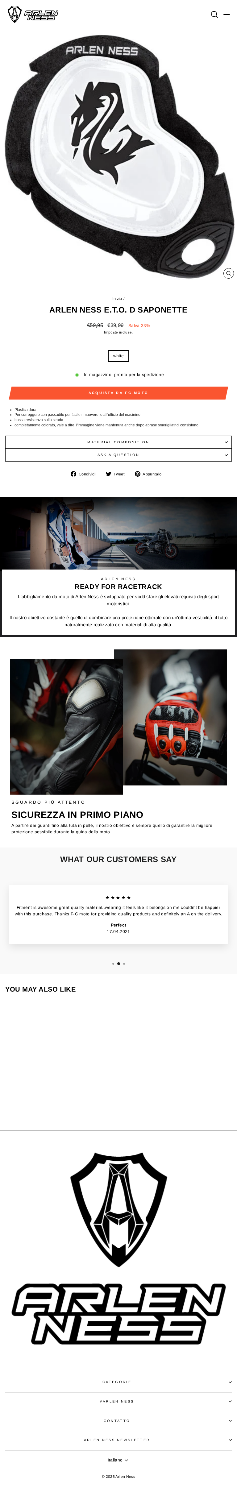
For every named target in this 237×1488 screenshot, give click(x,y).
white (118, 356)
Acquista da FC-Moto (119, 393)
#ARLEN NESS (117, 1401)
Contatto (117, 1421)
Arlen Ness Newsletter (117, 1440)
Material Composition (118, 442)
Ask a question (118, 455)
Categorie (116, 1382)
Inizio (117, 298)
